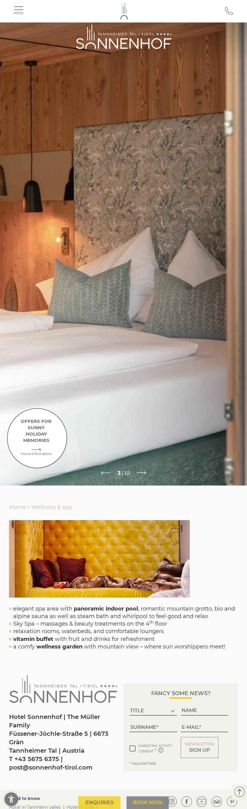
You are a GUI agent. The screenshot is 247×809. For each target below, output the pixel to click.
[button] (199, 747)
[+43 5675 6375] (228, 14)
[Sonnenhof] (124, 11)
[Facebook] (187, 802)
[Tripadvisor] (217, 802)
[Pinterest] (232, 802)
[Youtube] (202, 802)
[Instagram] (172, 802)
